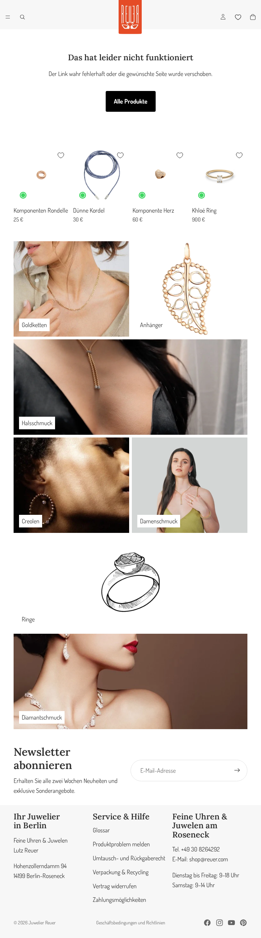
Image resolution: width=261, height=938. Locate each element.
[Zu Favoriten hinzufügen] (61, 155)
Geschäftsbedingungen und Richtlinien (130, 922)
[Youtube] (231, 923)
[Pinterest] (243, 923)
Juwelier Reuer (42, 922)
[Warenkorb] (252, 17)
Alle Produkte (130, 101)
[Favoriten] (237, 17)
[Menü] (8, 17)
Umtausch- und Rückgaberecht (129, 858)
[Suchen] (22, 17)
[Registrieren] (237, 770)
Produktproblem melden (121, 844)
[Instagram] (219, 923)
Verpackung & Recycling (121, 871)
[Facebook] (207, 923)
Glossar (101, 830)
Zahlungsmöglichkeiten (119, 899)
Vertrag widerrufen (115, 885)
